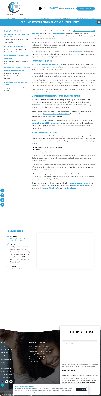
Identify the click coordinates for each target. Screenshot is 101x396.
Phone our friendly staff (50, 188)
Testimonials (78, 18)
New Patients (24, 18)
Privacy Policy (85, 382)
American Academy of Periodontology (56, 114)
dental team (78, 52)
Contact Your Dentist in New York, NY (6, 375)
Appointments (38, 18)
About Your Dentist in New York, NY (7, 351)
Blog (86, 18)
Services (47, 18)
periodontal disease (58, 33)
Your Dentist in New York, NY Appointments (6, 362)
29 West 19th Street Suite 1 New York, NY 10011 (18, 239)
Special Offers (68, 18)
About (13, 18)
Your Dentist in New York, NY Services (6, 369)
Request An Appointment (86, 8)
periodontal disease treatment (79, 183)
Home (8, 18)
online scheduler (71, 188)
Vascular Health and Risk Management (45, 123)
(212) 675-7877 (50, 8)
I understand (81, 389)
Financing (58, 18)
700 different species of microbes (50, 64)
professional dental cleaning (81, 185)
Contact (92, 18)
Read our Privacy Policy (60, 392)
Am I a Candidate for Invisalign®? (15, 46)
